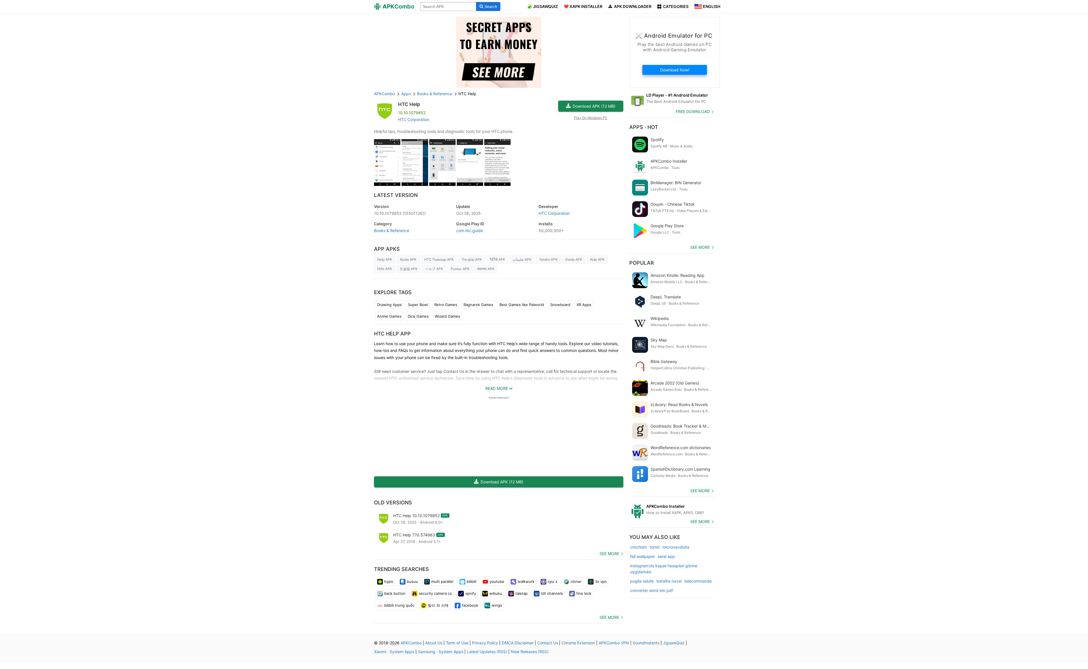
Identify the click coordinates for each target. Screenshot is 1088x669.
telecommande (698, 581)
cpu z (552, 581)
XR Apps (584, 304)
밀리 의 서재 (438, 605)
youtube (497, 581)
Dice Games (418, 316)
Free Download (693, 111)
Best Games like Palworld (522, 304)
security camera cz (435, 593)
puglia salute (642, 581)
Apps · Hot (643, 127)
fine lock (583, 593)
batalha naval (668, 581)
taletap (521, 593)
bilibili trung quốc (399, 605)
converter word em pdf (651, 590)
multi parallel (442, 581)
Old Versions (393, 503)
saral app (666, 556)
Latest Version (396, 195)
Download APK (594, 106)
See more (609, 553)
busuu (412, 581)
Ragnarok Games (478, 304)
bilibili (471, 581)
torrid (655, 547)
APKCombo (384, 93)
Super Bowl (418, 304)
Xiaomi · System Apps (394, 651)
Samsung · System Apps (440, 651)
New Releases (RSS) (530, 651)
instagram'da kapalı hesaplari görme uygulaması (663, 568)
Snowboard (560, 304)
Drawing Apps (389, 304)
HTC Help (409, 104)
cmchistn (638, 547)
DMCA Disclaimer (518, 642)
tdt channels (552, 593)
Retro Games (445, 304)
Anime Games (389, 316)
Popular (641, 263)
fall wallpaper (642, 556)
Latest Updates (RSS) (487, 651)
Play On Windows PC (590, 118)
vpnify (470, 593)
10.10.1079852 (400, 213)
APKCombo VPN (614, 642)
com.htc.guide (469, 230)
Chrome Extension (578, 642)
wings (497, 605)
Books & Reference (391, 230)
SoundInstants (646, 642)
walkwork (526, 581)
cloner (576, 581)
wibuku (495, 593)
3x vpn (601, 581)
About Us (433, 642)
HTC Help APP (392, 334)
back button (394, 593)
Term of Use (457, 642)
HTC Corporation (413, 119)
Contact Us (547, 642)
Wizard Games (447, 316)
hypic (389, 581)
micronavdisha (675, 547)
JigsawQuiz (674, 642)
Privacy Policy (485, 642)
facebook (470, 605)
